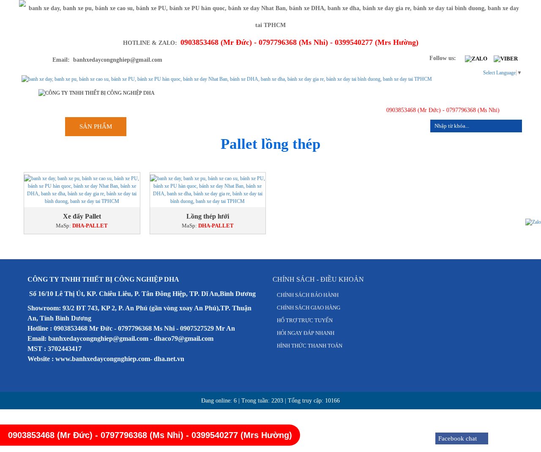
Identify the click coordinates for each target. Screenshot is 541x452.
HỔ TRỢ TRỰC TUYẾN (305, 320)
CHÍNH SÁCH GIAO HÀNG (308, 307)
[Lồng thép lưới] (208, 190)
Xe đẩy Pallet (82, 216)
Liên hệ (403, 126)
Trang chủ (159, 126)
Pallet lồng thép (270, 144)
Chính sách (289, 126)
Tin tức (350, 126)
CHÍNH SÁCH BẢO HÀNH (308, 295)
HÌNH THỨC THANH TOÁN (309, 345)
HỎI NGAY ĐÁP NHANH (305, 333)
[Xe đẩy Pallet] (82, 190)
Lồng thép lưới (207, 216)
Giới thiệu (224, 126)
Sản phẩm (95, 126)
